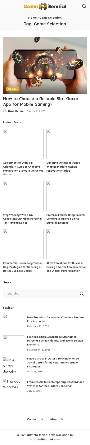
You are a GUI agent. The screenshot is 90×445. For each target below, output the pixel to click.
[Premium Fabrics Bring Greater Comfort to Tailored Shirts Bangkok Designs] (66, 196)
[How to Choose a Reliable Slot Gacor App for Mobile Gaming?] (45, 65)
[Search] (84, 6)
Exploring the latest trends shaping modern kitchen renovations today (63, 166)
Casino (12, 89)
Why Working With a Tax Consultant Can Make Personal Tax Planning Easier (22, 218)
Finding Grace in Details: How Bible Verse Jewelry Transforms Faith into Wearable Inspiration (53, 362)
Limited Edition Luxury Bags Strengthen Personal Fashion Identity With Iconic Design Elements (55, 340)
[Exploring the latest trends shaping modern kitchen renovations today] (66, 144)
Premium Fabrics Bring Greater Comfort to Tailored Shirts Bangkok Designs (65, 218)
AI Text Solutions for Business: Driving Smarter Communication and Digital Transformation (66, 266)
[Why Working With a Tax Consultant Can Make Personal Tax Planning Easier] (23, 196)
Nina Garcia (16, 111)
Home (32, 17)
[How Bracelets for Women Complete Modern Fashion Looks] (13, 322)
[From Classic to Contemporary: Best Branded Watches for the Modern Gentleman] (13, 386)
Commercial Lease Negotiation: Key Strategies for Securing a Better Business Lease (23, 266)
